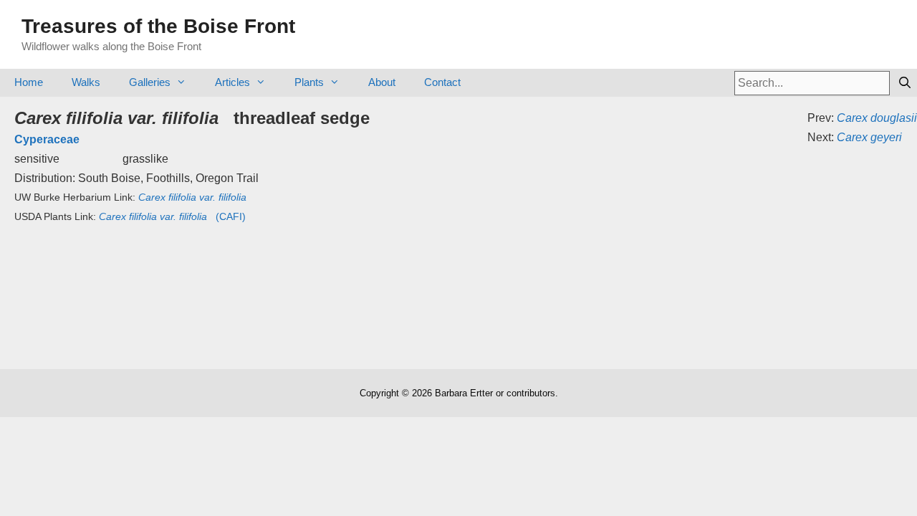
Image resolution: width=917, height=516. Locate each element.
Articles (232, 82)
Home (28, 82)
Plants (309, 82)
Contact (442, 82)
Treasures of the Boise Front (158, 26)
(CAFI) (172, 216)
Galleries (150, 82)
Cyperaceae (47, 139)
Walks (86, 82)
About (381, 82)
